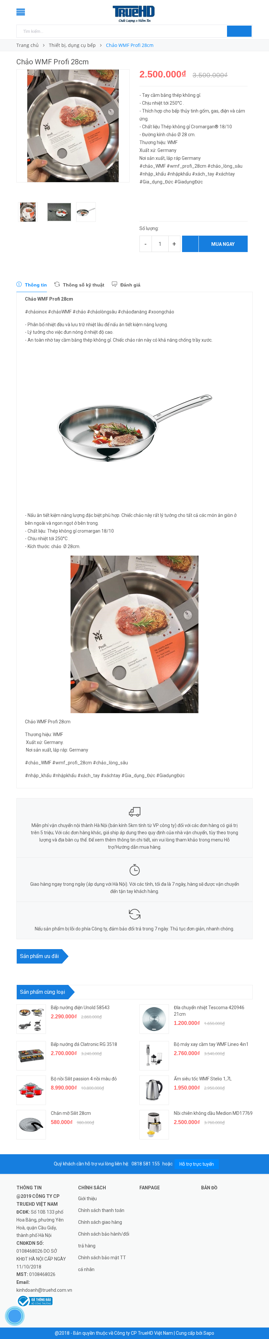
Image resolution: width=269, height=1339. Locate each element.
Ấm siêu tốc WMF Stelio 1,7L (203, 1078)
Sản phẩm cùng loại (42, 992)
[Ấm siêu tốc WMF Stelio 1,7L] (154, 1090)
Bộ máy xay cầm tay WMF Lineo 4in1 (212, 1044)
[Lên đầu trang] (257, 1319)
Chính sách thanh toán (101, 1210)
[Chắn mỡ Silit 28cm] (31, 1124)
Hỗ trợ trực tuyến (196, 1164)
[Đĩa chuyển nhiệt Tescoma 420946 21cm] (154, 1019)
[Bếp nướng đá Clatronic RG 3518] (31, 1056)
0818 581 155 (146, 1163)
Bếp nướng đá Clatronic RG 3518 (84, 1044)
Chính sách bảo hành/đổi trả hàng (103, 1239)
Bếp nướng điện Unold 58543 (80, 1007)
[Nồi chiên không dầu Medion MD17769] (154, 1124)
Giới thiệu (87, 1198)
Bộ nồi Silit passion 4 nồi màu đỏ (84, 1078)
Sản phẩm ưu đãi (39, 956)
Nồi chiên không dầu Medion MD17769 (213, 1113)
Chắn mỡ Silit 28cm (71, 1113)
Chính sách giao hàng (100, 1222)
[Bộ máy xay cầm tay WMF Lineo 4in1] (154, 1056)
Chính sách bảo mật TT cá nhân (102, 1263)
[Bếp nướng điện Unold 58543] (31, 1019)
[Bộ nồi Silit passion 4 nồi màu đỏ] (31, 1090)
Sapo (208, 1333)
